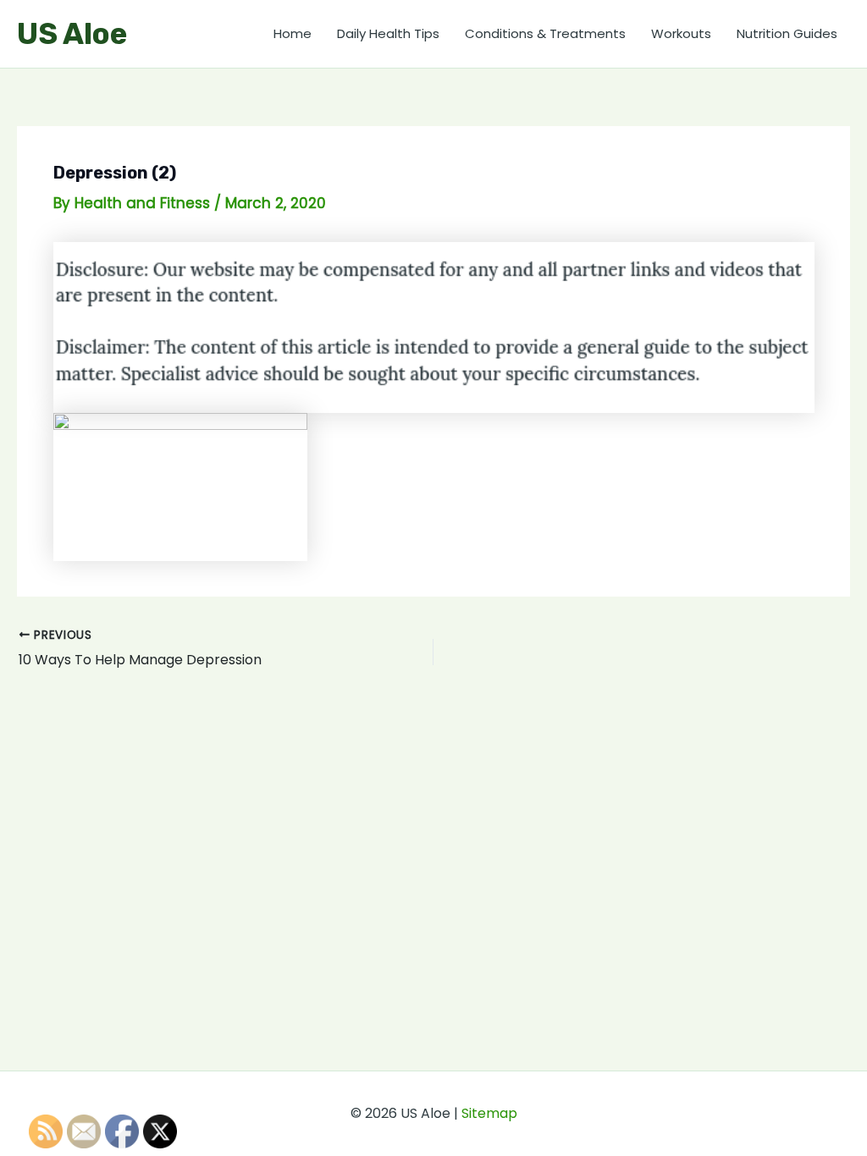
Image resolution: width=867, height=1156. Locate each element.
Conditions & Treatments (545, 33)
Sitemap (489, 1113)
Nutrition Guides (787, 33)
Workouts (681, 33)
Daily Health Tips (388, 33)
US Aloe (72, 34)
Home (292, 33)
